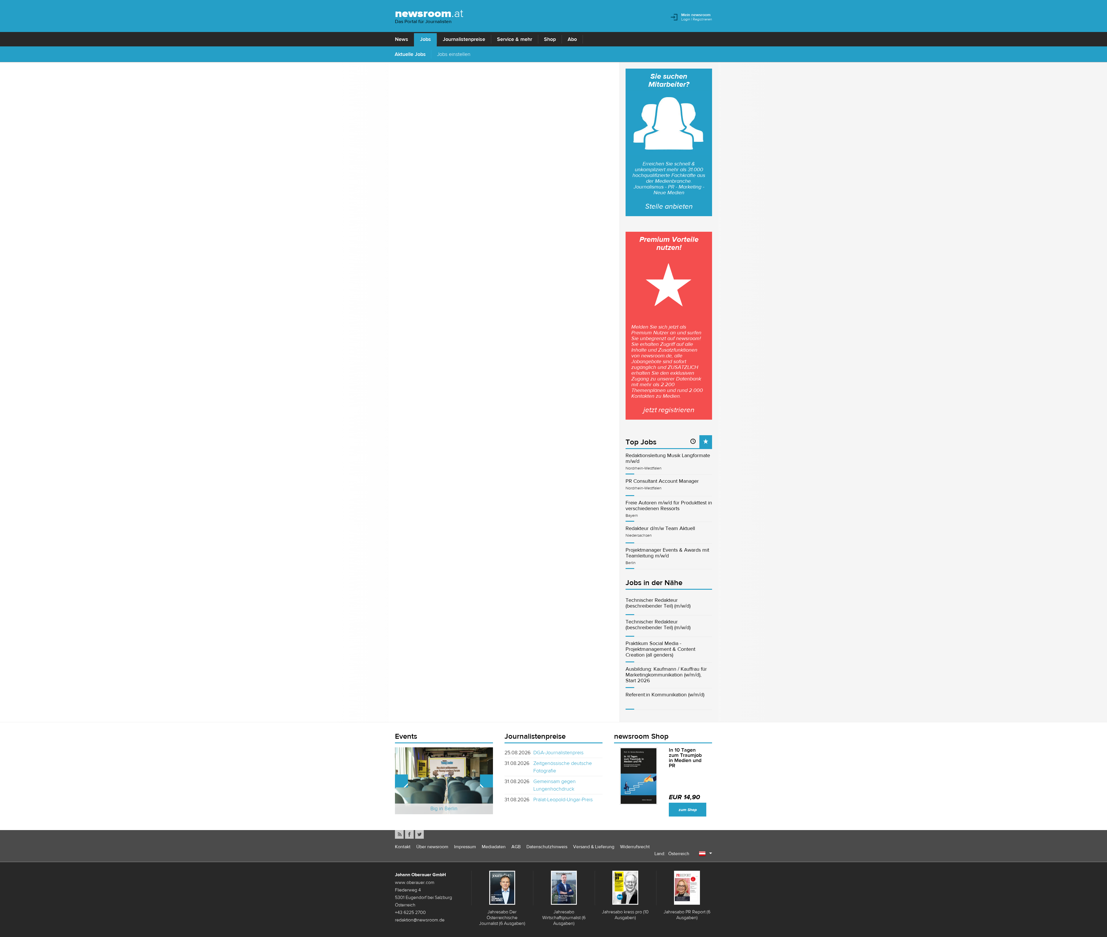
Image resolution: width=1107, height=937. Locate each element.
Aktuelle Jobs (410, 54)
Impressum (465, 846)
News (401, 39)
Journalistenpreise (464, 39)
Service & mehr (514, 39)
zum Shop (688, 810)
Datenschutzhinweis (546, 846)
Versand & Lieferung (593, 846)
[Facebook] (409, 834)
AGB (516, 846)
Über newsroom (432, 846)
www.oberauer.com (414, 882)
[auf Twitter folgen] (419, 834)
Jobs (425, 39)
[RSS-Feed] (399, 834)
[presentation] (705, 441)
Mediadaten (494, 846)
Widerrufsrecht (635, 846)
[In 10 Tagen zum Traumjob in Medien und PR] (638, 776)
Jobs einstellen (453, 54)
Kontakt (403, 846)
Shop (550, 39)
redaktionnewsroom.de (420, 919)
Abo (572, 39)
